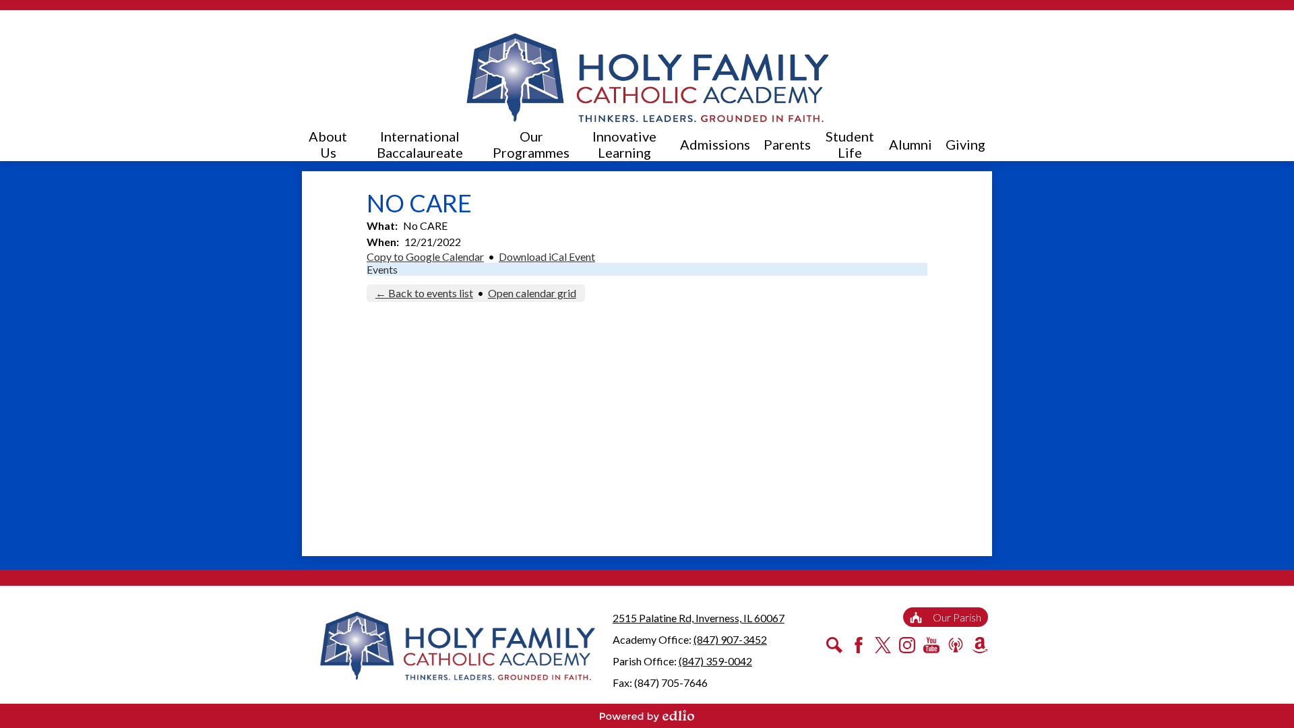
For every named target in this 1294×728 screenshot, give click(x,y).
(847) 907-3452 (730, 639)
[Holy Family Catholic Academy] (647, 77)
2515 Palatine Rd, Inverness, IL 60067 (698, 617)
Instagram (907, 645)
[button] (328, 144)
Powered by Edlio (647, 716)
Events (382, 269)
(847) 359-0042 (715, 661)
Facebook (859, 645)
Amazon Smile (980, 645)
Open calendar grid (532, 292)
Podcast (956, 645)
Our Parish (957, 617)
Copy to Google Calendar (425, 256)
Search (834, 645)
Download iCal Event (547, 256)
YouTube (931, 645)
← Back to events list (424, 292)
